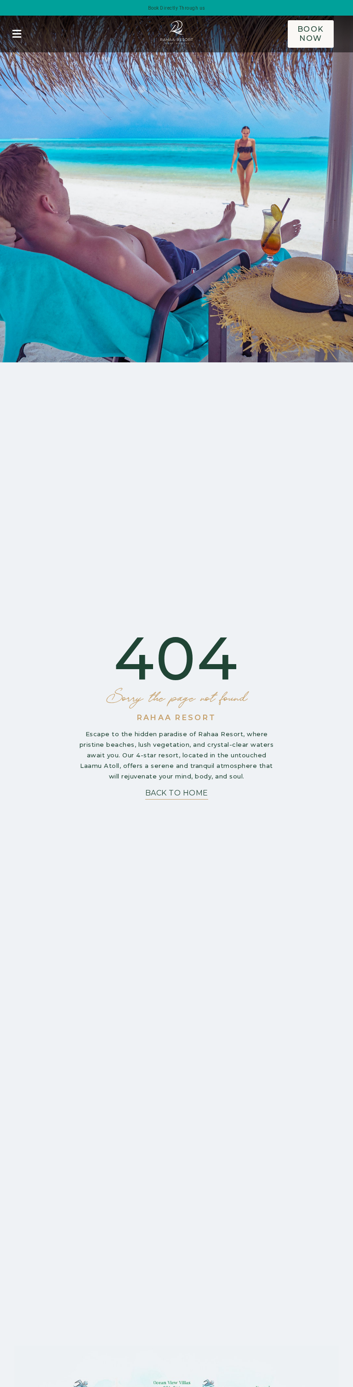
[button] (17, 34)
